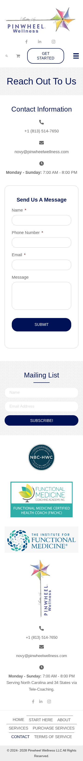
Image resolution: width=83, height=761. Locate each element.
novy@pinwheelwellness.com (42, 152)
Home (18, 719)
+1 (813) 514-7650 (41, 131)
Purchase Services (53, 728)
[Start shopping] (18, 55)
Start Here (41, 720)
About (64, 720)
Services (18, 728)
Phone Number (27, 232)
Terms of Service (53, 737)
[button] (41, 420)
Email (19, 255)
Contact (20, 737)
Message (20, 277)
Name (19, 210)
